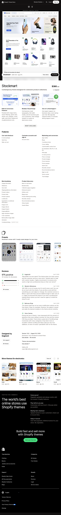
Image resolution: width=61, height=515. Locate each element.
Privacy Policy (5, 501)
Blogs (3, 484)
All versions (33, 337)
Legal (32, 482)
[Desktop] (29, 7)
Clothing (4, 458)
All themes (6, 343)
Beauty (4, 461)
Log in (50, 2)
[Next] (58, 358)
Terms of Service (6, 497)
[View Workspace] (43, 252)
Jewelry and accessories (8, 463)
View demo (46, 74)
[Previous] (54, 358)
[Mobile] (32, 7)
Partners (33, 479)
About (32, 476)
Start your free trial (30, 440)
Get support (6, 340)
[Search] (46, 2)
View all (49, 358)
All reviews (6, 289)
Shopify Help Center (7, 476)
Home (3, 466)
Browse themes (38, 2)
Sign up (56, 2)
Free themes (34, 461)
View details (25, 337)
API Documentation (7, 479)
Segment (57, 90)
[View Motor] (26, 252)
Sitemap (4, 508)
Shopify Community (7, 482)
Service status (35, 484)
